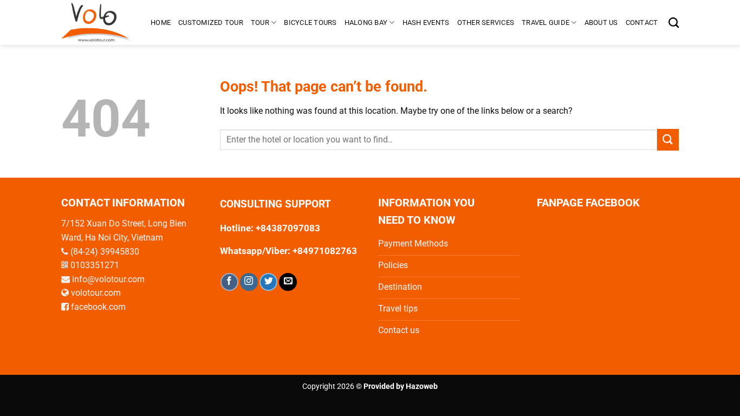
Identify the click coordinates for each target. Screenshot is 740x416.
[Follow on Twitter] (268, 282)
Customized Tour (210, 22)
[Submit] (668, 139)
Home (161, 22)
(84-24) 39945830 (104, 251)
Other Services (486, 22)
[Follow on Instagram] (249, 282)
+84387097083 (288, 228)
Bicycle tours (310, 22)
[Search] (673, 22)
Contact (642, 22)
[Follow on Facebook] (229, 282)
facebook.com (98, 307)
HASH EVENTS (426, 22)
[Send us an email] (288, 282)
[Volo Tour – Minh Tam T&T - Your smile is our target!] (97, 22)
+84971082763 (323, 250)
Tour (260, 22)
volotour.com (96, 293)
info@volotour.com (108, 279)
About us (601, 22)
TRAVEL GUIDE (545, 22)
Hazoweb (422, 386)
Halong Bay (366, 22)
